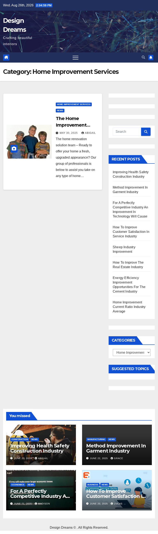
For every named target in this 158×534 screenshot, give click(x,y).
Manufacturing (96, 439)
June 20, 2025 (99, 503)
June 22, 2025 (99, 458)
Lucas (118, 503)
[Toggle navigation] (75, 57)
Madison (44, 503)
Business (92, 485)
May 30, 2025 (69, 132)
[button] (143, 57)
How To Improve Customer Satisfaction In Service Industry (131, 231)
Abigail (90, 132)
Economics (18, 485)
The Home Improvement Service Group (71, 125)
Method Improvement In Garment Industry (116, 448)
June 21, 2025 (23, 503)
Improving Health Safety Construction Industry (39, 448)
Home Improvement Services (74, 104)
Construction (20, 439)
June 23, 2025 (23, 458)
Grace (118, 458)
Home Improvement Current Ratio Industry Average (129, 307)
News (60, 110)
